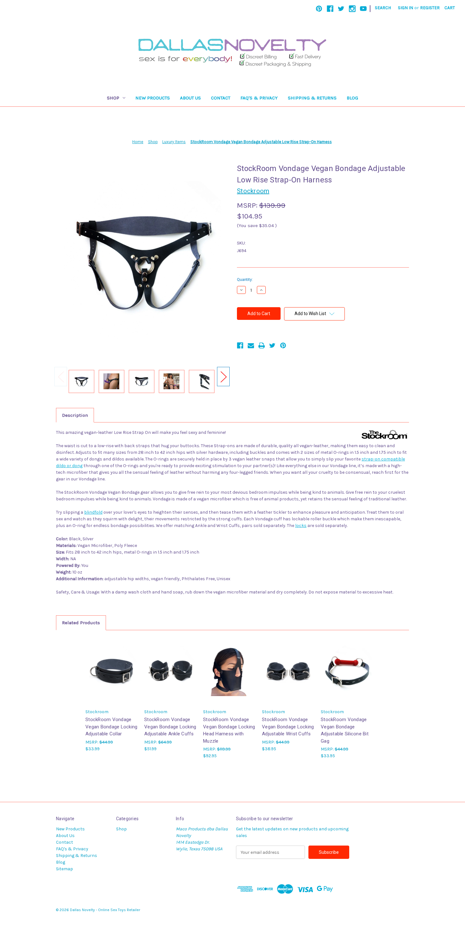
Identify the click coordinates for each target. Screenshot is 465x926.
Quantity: (245, 279)
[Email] (251, 345)
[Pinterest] (319, 8)
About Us (190, 98)
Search (383, 7)
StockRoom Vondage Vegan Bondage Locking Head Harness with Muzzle (229, 730)
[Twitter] (341, 8)
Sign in (405, 7)
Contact (220, 98)
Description (75, 415)
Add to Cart (229, 676)
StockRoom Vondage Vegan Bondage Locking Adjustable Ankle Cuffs (170, 727)
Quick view (111, 671)
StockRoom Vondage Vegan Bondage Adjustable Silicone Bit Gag (345, 730)
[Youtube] (363, 8)
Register (430, 7)
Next (223, 376)
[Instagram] (352, 8)
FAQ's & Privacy (259, 98)
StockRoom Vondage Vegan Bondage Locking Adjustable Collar (111, 727)
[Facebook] (330, 8)
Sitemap (64, 869)
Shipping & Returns (312, 98)
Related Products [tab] (81, 622)
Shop (113, 98)
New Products (152, 98)
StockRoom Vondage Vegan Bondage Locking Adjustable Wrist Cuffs (288, 727)
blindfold (93, 512)
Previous (60, 376)
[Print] (261, 345)
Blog (352, 98)
